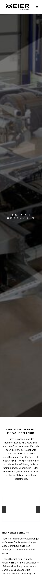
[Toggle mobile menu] (37, 7)
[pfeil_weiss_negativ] (21, 410)
